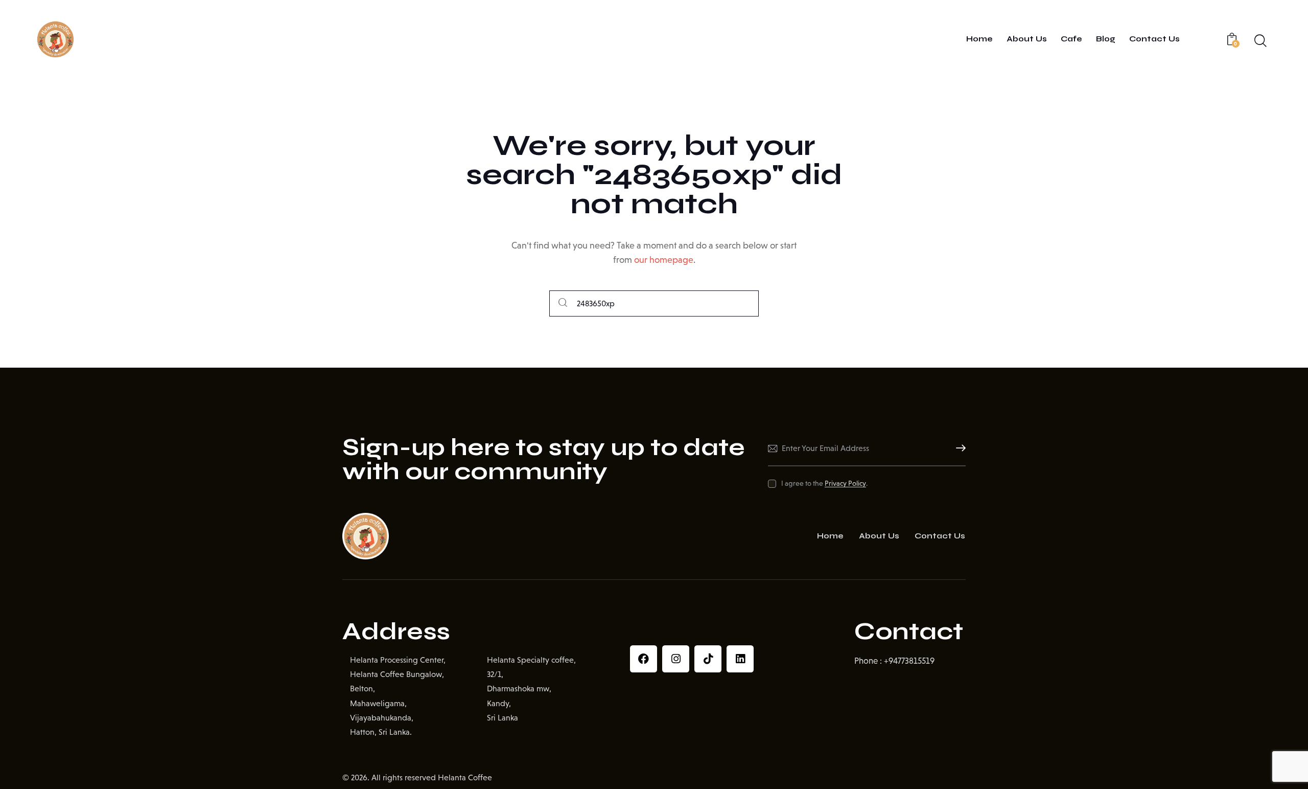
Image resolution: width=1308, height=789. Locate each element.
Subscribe (958, 448)
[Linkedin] (740, 658)
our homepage (663, 260)
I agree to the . (824, 483)
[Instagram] (675, 658)
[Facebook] (643, 658)
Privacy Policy (845, 483)
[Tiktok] (707, 658)
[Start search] (562, 303)
